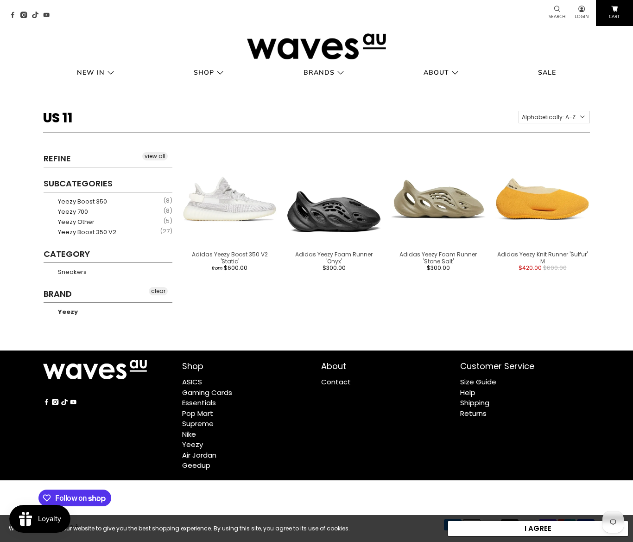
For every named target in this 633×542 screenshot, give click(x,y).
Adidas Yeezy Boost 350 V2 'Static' (230, 257)
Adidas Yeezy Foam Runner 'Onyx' (334, 257)
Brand (58, 294)
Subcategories (78, 183)
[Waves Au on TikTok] (37, 15)
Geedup (196, 465)
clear (158, 291)
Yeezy (67, 311)
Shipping (474, 403)
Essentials (199, 403)
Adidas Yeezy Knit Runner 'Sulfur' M (542, 257)
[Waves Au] (316, 46)
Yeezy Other (76, 221)
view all (155, 156)
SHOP (204, 72)
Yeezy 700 (72, 211)
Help (467, 392)
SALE (547, 72)
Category (67, 254)
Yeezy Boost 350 (82, 201)
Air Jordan (199, 455)
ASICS (192, 382)
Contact (336, 382)
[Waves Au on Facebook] (14, 15)
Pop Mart (197, 413)
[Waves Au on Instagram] (26, 15)
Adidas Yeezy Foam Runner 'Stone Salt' (438, 257)
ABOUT (436, 72)
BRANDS (319, 72)
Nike (189, 434)
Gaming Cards (207, 392)
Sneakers (72, 272)
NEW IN (91, 72)
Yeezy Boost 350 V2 (86, 232)
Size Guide (478, 382)
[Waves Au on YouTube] (48, 15)
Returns (473, 413)
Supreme (198, 423)
